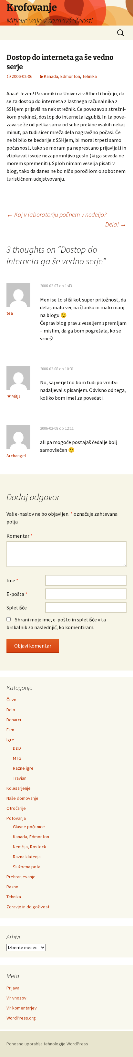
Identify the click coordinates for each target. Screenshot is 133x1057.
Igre (10, 740)
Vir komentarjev (21, 1008)
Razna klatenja (27, 857)
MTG (17, 758)
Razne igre (23, 768)
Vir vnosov (16, 998)
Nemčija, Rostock (29, 847)
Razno (12, 887)
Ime (12, 580)
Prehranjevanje (21, 877)
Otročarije (16, 808)
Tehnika (89, 76)
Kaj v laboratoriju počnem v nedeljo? (56, 214)
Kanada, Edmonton (62, 76)
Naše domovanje (22, 798)
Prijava (12, 988)
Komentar (19, 536)
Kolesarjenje (18, 788)
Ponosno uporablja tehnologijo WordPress (47, 1044)
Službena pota (26, 867)
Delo (10, 710)
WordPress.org (21, 1018)
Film (10, 730)
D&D (17, 748)
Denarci (13, 720)
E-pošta (16, 594)
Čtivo (11, 700)
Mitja (16, 396)
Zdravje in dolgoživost (27, 907)
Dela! (116, 224)
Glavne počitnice (29, 827)
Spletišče (16, 607)
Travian (19, 778)
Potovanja (16, 818)
